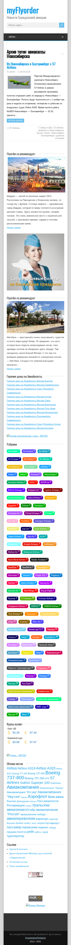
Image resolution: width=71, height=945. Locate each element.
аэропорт (42, 818)
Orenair (27, 574)
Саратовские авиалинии (21, 691)
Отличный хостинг (18, 862)
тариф (45, 832)
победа (52, 827)
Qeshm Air (14, 590)
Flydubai (26, 520)
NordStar (13, 567)
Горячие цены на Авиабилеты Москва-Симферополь (33, 385)
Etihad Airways (33, 513)
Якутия (13, 714)
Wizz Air (37, 621)
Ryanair (12, 598)
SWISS (35, 605)
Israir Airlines (42, 528)
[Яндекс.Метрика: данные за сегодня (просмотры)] (35, 905)
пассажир (14, 827)
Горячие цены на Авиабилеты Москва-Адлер (29, 397)
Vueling (24, 621)
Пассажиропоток (47, 801)
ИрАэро (33, 801)
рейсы (38, 832)
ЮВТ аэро (42, 706)
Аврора (52, 629)
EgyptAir (13, 505)
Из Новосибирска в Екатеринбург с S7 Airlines (31, 65)
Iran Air (26, 528)
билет (34, 823)
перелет (43, 827)
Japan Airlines (15, 536)
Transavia (31, 613)
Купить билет (43, 133)
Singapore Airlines (17, 605)
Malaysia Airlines (32, 551)
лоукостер (43, 823)
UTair (12, 621)
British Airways (16, 489)
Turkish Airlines (49, 613)
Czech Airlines (15, 497)
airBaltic (45, 466)
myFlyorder (23, 10)
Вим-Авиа (28, 644)
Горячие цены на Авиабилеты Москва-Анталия (30, 428)
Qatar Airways (28, 582)
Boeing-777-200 (19, 773)
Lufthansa (49, 543)
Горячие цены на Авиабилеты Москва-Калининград (32, 412)
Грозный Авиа (46, 644)
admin (12, 72)
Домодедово (23, 801)
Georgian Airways (44, 520)
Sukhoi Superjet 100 (35, 782)
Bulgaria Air (34, 489)
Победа (44, 675)
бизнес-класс (23, 823)
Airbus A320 (46, 127)
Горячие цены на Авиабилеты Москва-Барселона (31, 404)
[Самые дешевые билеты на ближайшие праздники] (35, 289)
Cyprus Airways (53, 489)
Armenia (35, 474)
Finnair (49, 513)
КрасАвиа (35, 660)
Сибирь (12, 698)
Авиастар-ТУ (36, 629)
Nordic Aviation (39, 559)
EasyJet (50, 497)
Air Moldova (14, 466)
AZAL (32, 481)
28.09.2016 (25, 72)
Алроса (12, 636)
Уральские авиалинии (20, 706)
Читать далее (15, 120)
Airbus (12, 474)
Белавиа (13, 644)
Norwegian (43, 567)
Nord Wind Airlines (17, 559)
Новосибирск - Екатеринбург (52, 134)
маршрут (55, 823)
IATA (47, 778)
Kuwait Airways (32, 543)
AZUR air (46, 481)
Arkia (23, 474)
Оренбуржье (15, 675)
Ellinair (26, 505)
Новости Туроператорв (20, 667)
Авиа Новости (16, 629)
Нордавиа (43, 667)
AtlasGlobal (50, 474)
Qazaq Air (45, 582)
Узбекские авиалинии (48, 698)
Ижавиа (27, 652)
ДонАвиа (13, 652)
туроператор (15, 836)
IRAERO (13, 528)
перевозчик (29, 827)
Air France (30, 458)
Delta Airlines (35, 497)
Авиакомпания (23, 787)
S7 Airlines (15, 128)
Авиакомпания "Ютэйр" (22, 792)
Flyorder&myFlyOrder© (35, 938)
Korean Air (14, 543)
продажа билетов (17, 831)
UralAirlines (55, 783)
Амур (24, 636)
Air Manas (45, 458)
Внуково (11, 801)
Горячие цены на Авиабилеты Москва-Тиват (29, 400)
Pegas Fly (41, 574)
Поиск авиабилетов (19, 866)
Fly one (12, 520)
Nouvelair (13, 574)
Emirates (39, 505)
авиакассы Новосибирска (51, 130)
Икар (39, 652)
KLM (43, 536)
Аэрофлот (51, 636)
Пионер (30, 675)
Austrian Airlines (16, 481)
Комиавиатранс (16, 660)
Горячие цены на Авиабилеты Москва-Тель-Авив (31, 408)
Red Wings (30, 590)
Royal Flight (47, 590)
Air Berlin (44, 451)
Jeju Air (31, 536)
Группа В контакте (18, 849)
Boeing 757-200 (34, 778)
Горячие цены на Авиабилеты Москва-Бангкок (30, 381)
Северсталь (44, 691)
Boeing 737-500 (36, 773)
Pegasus (56, 574)
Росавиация (16, 805)
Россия (13, 683)
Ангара (36, 636)
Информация (54, 652)
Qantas (12, 582)
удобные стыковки (59, 136)
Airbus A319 (26, 768)
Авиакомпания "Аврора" (52, 788)
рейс (30, 831)
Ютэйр (30, 809)
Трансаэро (27, 698)
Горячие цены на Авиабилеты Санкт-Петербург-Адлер (34, 424)
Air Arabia (13, 451)
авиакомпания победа (32, 814)
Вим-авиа (56, 797)
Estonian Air (14, 513)
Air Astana (29, 451)
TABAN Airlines (52, 605)
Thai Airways (15, 613)
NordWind (27, 567)
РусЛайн (27, 683)
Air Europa (14, 458)
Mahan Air (13, 551)
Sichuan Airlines (46, 598)
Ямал (25, 714)
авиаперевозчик (21, 818)
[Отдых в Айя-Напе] (35, 332)
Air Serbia (30, 466)
